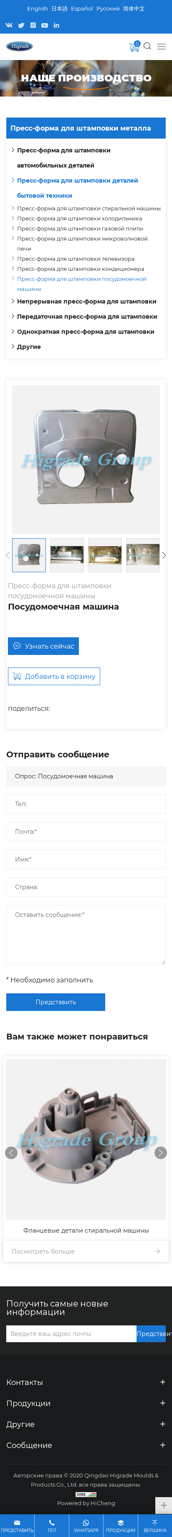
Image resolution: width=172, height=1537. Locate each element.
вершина (155, 1530)
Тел (52, 1530)
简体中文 (134, 8)
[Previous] (8, 555)
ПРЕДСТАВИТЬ (17, 1530)
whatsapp (86, 1530)
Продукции (120, 1530)
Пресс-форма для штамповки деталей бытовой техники (77, 187)
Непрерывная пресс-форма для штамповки (87, 301)
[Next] (164, 555)
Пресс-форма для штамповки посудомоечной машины (82, 283)
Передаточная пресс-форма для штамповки (87, 316)
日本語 (59, 8)
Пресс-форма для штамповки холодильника (79, 218)
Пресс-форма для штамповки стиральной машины (89, 208)
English (37, 8)
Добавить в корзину (60, 676)
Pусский (108, 8)
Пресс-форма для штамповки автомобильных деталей (64, 157)
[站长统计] (86, 1493)
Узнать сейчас (49, 646)
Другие (29, 347)
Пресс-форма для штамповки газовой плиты (80, 228)
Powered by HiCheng (86, 1502)
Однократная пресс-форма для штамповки (85, 331)
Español (82, 8)
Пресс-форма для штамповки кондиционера (80, 268)
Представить (55, 1002)
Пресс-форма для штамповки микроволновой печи (82, 243)
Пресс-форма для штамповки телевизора (76, 258)
